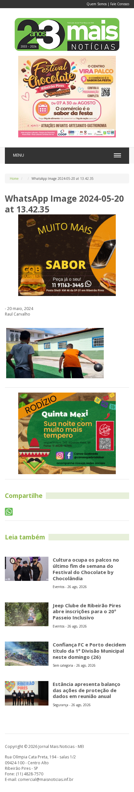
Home (14, 178)
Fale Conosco (119, 4)
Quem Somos (97, 4)
